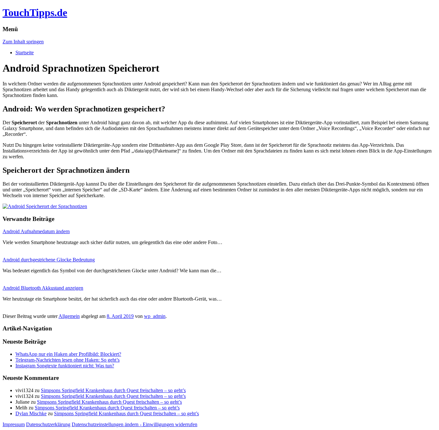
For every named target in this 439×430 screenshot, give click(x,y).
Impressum (14, 424)
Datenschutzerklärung (48, 424)
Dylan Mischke (31, 413)
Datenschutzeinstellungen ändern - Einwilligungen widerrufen (134, 424)
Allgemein (69, 316)
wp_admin (155, 316)
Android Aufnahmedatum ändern (36, 231)
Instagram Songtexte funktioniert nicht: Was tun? (64, 365)
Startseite (24, 52)
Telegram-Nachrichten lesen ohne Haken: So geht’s (67, 360)
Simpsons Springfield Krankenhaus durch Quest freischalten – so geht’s (113, 390)
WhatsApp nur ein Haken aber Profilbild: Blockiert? (68, 354)
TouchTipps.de (35, 12)
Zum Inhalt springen (23, 41)
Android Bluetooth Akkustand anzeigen (43, 288)
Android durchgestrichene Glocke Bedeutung (49, 259)
